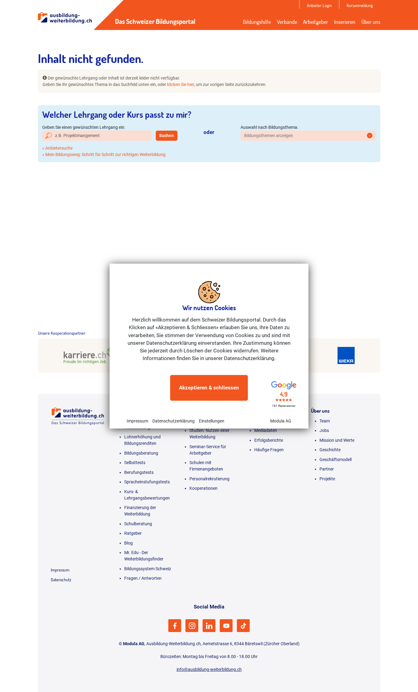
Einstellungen (211, 420)
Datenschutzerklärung (173, 420)
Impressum (137, 420)
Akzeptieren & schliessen (209, 388)
